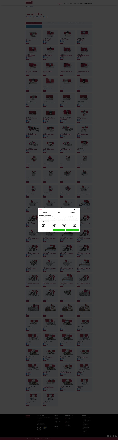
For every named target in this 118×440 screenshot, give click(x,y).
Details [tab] (59, 212)
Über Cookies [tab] (73, 212)
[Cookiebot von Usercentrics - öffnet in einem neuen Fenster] (75, 209)
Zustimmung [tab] (45, 212)
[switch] (54, 226)
